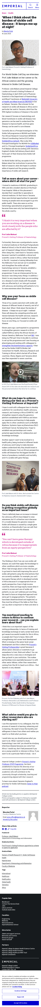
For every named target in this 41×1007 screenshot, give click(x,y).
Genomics (5, 885)
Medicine (5, 921)
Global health (6, 882)
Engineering (6, 919)
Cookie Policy (17, 987)
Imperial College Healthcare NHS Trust (14, 953)
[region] (20, 988)
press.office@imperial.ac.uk (16, 817)
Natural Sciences (7, 923)
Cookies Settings (20, 991)
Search (30, 7)
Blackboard (5, 902)
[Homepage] (14, 6)
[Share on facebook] (3, 829)
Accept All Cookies (20, 1003)
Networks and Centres (9, 936)
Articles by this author (10, 819)
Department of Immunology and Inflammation (17, 863)
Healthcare (5, 876)
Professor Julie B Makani (10, 836)
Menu (37, 7)
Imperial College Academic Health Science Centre (18, 949)
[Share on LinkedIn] (6, 829)
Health (10, 13)
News (4, 13)
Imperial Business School (10, 925)
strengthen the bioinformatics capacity (17, 346)
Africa (4, 888)
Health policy (6, 879)
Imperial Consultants (9, 954)
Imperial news (6, 861)
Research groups (7, 938)
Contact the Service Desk (10, 904)
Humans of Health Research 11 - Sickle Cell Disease (18, 855)
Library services (7, 908)
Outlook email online (8, 910)
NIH (32, 335)
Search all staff (7, 940)
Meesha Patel (8, 31)
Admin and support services (11, 934)
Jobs (3, 906)
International (6, 873)
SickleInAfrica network (10, 141)
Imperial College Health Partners (12, 951)
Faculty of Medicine (8, 866)
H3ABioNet (34, 144)
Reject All (20, 997)
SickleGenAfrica (32, 146)
